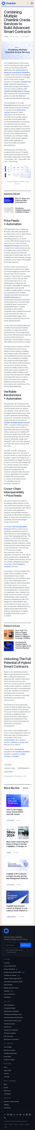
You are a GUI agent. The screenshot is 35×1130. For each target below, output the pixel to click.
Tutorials (6, 1077)
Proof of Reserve (19, 564)
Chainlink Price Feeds (11, 246)
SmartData (7, 997)
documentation (9, 740)
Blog (5, 1084)
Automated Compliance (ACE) (13, 981)
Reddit (16, 756)
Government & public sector (12, 1020)
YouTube (7, 756)
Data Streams (8, 985)
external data (20, 70)
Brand (16, 1124)
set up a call (24, 742)
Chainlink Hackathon (10, 1053)
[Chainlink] (9, 3)
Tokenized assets (9, 1024)
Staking (6, 1104)
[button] (32, 3)
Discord (14, 742)
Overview (7, 963)
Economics (7, 1108)
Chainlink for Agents (12, 975)
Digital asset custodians (11, 1011)
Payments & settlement (11, 1030)
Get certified (8, 1047)
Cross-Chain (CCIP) (10, 966)
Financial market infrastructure (13, 1017)
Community (7, 1094)
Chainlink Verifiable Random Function (17, 91)
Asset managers (9, 1005)
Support (27, 1124)
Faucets (6, 1073)
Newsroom (7, 1090)
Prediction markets (10, 1033)
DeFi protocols (8, 1036)
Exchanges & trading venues (13, 1014)
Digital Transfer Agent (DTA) (13, 978)
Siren (25, 325)
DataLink (8, 991)
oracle (6, 108)
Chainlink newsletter (22, 752)
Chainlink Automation (11, 297)
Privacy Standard (11, 969)
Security (21, 1124)
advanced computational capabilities (17, 72)
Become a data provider (11, 1101)
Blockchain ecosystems (11, 1039)
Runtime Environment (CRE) (14, 972)
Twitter (22, 754)
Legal (5, 1127)
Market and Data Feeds (11, 988)
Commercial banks (9, 1008)
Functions (7, 566)
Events (6, 1087)
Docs (5, 1067)
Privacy (11, 1124)
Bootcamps (7, 1056)
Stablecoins (7, 1027)
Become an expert (9, 1050)
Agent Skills (7, 1070)
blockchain (7, 105)
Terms (5, 1124)
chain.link (21, 749)
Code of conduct (9, 1059)
